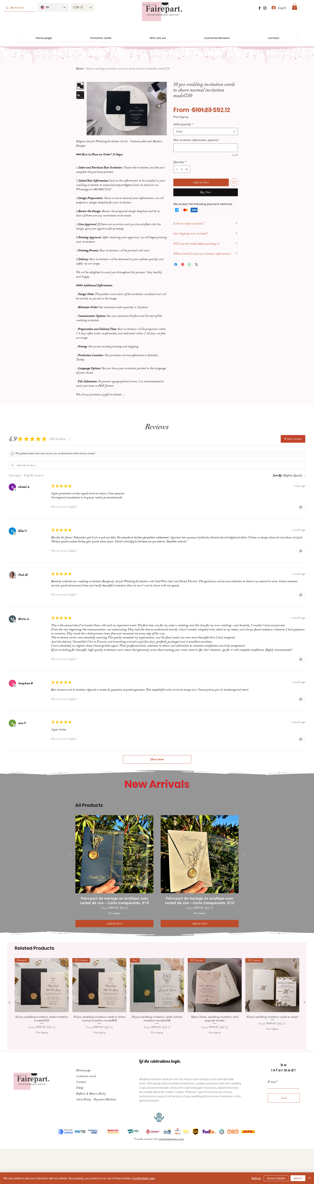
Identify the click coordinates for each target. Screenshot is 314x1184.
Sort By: (278, 475)
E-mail (272, 1078)
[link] (294, 6)
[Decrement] (176, 169)
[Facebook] (259, 8)
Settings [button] (256, 1178)
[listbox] (82, 7)
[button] (82, 7)
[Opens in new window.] (14, 489)
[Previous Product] (70, 854)
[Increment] (187, 169)
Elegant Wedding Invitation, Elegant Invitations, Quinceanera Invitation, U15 (287, 1163)
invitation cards (86, 1073)
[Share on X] (196, 264)
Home (79, 68)
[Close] (309, 1178)
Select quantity (183, 124)
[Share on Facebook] (176, 264)
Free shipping (180, 116)
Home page (83, 1067)
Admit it (298, 1178)
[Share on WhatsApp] (189, 264)
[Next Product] (244, 854)
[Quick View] (114, 854)
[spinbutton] (181, 169)
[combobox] (205, 131)
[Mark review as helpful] (301, 507)
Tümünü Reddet (276, 1178)
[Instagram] (265, 8)
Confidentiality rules (143, 1178)
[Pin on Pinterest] (182, 264)
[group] (157, 871)
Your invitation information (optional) (196, 140)
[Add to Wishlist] (234, 182)
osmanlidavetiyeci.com (171, 1136)
